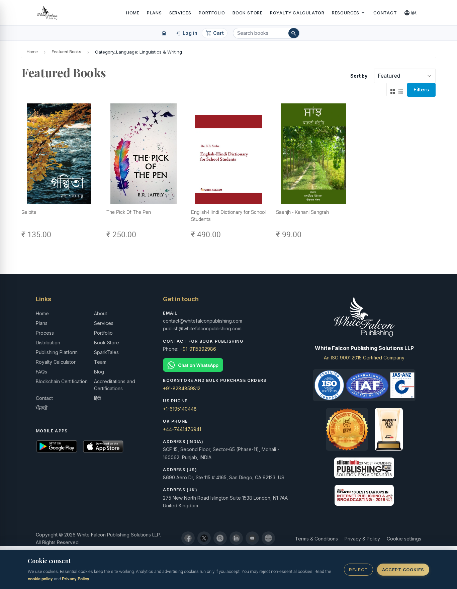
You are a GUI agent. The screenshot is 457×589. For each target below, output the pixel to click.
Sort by (358, 76)
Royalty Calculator (297, 12)
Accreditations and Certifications (114, 384)
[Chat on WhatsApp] (228, 365)
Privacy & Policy (362, 538)
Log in (186, 33)
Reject (358, 569)
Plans (154, 12)
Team (100, 362)
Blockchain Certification (62, 381)
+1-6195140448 (180, 409)
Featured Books (66, 51)
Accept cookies (403, 569)
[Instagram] (220, 538)
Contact (385, 12)
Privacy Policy (75, 578)
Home (133, 12)
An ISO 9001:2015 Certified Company (364, 357)
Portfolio (212, 12)
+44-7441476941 (182, 429)
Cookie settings (404, 538)
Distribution (48, 342)
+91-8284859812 (181, 388)
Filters (421, 89)
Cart (214, 33)
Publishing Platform (57, 352)
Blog (99, 371)
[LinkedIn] (236, 538)
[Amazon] (268, 538)
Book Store (248, 12)
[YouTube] (252, 538)
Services (180, 12)
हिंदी (411, 12)
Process (45, 333)
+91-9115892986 (198, 349)
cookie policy (40, 578)
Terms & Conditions (316, 538)
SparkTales (106, 352)
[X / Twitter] (204, 538)
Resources (349, 12)
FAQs (41, 371)
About (100, 313)
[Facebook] (188, 538)
